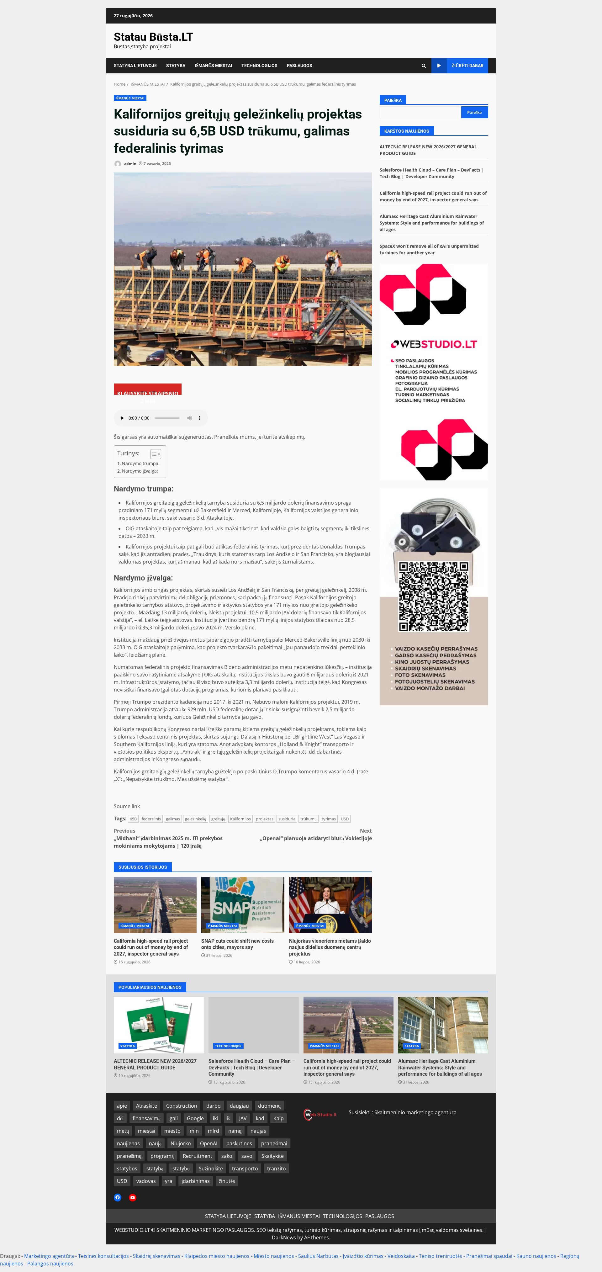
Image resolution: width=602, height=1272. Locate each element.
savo (246, 1156)
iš (228, 1118)
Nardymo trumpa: (141, 463)
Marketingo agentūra (49, 1256)
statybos (127, 1168)
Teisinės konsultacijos (103, 1256)
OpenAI (208, 1143)
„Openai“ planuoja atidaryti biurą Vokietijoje (316, 834)
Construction (181, 1105)
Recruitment (197, 1156)
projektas (264, 819)
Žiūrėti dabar (467, 65)
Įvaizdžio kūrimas (363, 1256)
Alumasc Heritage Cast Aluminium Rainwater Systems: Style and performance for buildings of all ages (432, 222)
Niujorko (181, 1143)
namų (234, 1130)
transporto (245, 1168)
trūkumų (308, 819)
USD (345, 819)
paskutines (239, 1143)
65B (133, 819)
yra (168, 1181)
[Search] (424, 66)
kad (260, 1118)
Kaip (278, 1118)
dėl (120, 1118)
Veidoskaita (401, 1256)
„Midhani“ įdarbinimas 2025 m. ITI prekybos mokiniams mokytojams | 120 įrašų (168, 838)
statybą (154, 1168)
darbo (213, 1105)
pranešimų (129, 1156)
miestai (146, 1130)
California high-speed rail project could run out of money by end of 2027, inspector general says (155, 905)
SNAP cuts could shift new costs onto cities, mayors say (242, 905)
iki (215, 1118)
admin (129, 163)
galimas (173, 819)
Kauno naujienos (536, 1256)
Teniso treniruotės (440, 1256)
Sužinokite (211, 1168)
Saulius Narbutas (318, 1256)
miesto (172, 1130)
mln (194, 1130)
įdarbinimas (196, 1181)
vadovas (146, 1181)
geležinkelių (195, 819)
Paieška (393, 100)
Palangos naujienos (50, 1263)
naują (155, 1143)
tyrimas (329, 819)
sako (226, 1156)
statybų (181, 1168)
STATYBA (175, 65)
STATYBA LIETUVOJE (135, 65)
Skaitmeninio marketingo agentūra (415, 1112)
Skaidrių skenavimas (156, 1256)
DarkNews (284, 1237)
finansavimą (147, 1118)
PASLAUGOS (299, 65)
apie (122, 1105)
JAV (243, 1118)
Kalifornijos (240, 819)
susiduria (286, 819)
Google (195, 1118)
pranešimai (274, 1143)
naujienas (128, 1143)
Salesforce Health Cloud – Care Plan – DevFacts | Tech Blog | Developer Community (253, 1025)
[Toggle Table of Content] (152, 454)
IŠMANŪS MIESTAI (213, 65)
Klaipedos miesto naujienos (217, 1256)
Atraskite (146, 1105)
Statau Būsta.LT (153, 37)
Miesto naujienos (274, 1256)
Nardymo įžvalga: (140, 471)
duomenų (269, 1105)
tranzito (276, 1168)
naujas (258, 1130)
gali (174, 1118)
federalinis (151, 819)
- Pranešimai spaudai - (489, 1256)
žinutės (227, 1181)
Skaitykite (272, 1156)
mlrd (213, 1130)
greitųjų (218, 819)
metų (123, 1130)
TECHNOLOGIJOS (259, 65)
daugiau (239, 1105)
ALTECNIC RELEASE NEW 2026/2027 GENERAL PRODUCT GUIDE (159, 1025)
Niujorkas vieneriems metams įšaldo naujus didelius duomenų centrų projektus (330, 905)
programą (162, 1156)
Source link (127, 806)
